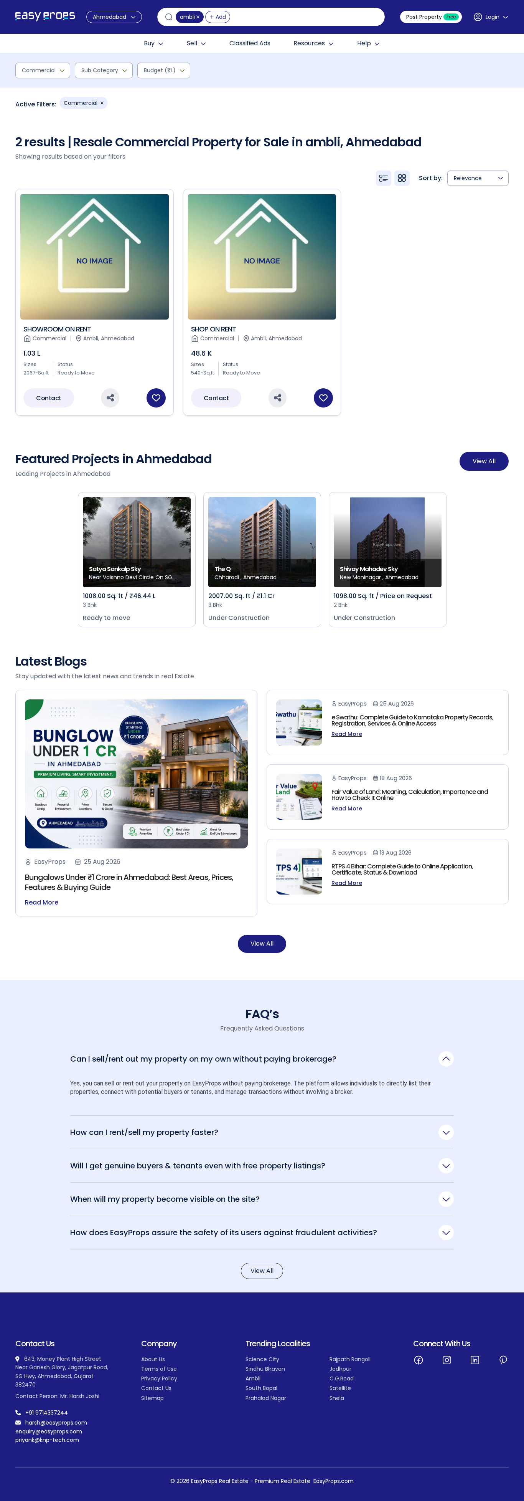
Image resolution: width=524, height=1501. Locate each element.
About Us (153, 1359)
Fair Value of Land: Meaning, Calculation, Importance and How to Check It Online (409, 794)
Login (492, 17)
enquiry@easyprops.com (48, 1431)
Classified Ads (249, 43)
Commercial (39, 70)
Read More (41, 902)
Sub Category (99, 70)
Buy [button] (149, 43)
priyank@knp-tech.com (47, 1440)
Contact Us (156, 1388)
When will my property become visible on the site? (165, 1199)
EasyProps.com (333, 1481)
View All (484, 461)
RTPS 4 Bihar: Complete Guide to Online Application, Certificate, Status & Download (402, 869)
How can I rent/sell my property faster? (144, 1132)
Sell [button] (192, 43)
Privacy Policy (159, 1378)
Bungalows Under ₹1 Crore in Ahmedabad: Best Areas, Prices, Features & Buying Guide (129, 882)
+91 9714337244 (46, 1413)
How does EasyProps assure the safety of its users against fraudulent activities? (223, 1232)
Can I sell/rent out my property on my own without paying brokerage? (203, 1059)
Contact (48, 398)
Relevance (468, 178)
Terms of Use (159, 1369)
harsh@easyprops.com (56, 1422)
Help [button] (364, 43)
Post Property (431, 17)
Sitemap (152, 1398)
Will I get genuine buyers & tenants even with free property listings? (197, 1165)
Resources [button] (309, 43)
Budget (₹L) (160, 70)
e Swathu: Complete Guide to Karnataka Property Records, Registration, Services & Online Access (412, 720)
